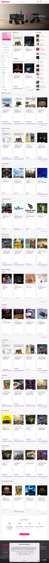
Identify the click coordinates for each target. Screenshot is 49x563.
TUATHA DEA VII (6, 181)
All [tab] (13, 34)
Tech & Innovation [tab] (18, 34)
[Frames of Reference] (30, 173)
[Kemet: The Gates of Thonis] (42, 385)
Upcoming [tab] (6, 130)
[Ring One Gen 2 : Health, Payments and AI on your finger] (42, 138)
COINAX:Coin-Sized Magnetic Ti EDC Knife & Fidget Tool (18, 394)
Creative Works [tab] (23, 34)
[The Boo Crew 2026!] (7, 279)
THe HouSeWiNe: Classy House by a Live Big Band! (30, 394)
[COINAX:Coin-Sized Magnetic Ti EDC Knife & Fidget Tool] (19, 385)
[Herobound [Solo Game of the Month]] (19, 244)
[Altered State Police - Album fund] (42, 173)
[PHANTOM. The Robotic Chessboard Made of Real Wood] (42, 102)
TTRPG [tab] (11, 236)
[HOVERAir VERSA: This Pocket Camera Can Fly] (7, 138)
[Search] (18, 2)
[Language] (38, 1)
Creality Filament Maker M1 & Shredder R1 (6, 112)
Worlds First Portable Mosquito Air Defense (30, 112)
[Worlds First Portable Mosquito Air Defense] (30, 102)
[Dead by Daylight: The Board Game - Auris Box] (7, 244)
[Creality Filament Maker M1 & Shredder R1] (7, 102)
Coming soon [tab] (4, 306)
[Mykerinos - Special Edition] (42, 244)
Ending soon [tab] (21, 130)
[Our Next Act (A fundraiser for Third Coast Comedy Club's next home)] (19, 173)
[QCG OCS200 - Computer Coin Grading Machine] (30, 138)
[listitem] (6, 58)
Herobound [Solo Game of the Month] (17, 253)
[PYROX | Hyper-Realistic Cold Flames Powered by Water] (18, 68)
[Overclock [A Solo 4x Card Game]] (30, 244)
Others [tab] (19, 236)
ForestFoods (40, 216)
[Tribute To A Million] (7, 314)
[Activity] (40, 1)
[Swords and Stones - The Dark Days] (19, 314)
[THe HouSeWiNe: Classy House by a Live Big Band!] (30, 385)
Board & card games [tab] (5, 236)
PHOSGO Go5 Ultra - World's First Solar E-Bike (29, 50)
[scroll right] (33, 34)
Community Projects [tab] (19, 95)
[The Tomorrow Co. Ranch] (7, 208)
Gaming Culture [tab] (29, 34)
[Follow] (3, 284)
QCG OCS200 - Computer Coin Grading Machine (29, 147)
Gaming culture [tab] (25, 95)
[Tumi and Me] (30, 279)
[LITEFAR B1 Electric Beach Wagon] (18, 41)
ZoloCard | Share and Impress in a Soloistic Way (41, 323)
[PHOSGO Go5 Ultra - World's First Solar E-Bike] (29, 41)
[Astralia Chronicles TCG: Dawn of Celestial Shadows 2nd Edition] (30, 314)
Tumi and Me (29, 287)
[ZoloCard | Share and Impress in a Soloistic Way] (42, 314)
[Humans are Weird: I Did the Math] (7, 385)
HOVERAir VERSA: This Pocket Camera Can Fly (6, 147)
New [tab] (8, 306)
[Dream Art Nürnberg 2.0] (30, 208)
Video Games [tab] (15, 236)
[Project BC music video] (19, 279)
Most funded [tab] (6, 377)
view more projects (30, 90)
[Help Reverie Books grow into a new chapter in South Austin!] (19, 208)
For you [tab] (3, 130)
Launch (6, 39)
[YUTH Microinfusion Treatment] (42, 279)
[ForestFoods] (42, 208)
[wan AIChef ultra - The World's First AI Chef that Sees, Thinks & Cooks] (29, 68)
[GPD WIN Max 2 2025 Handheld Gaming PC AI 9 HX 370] (19, 102)
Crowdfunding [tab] (11, 130)
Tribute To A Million (7, 322)
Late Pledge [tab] (16, 130)
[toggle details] (22, 61)
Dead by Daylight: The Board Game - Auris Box (6, 253)
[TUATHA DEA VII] (7, 173)
